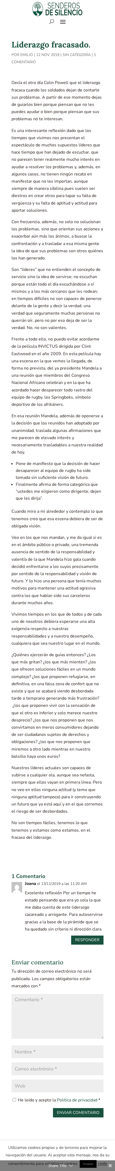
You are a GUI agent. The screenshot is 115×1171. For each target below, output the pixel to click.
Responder (87, 940)
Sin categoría (77, 54)
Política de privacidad (77, 1100)
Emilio (26, 54)
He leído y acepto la (59, 1100)
